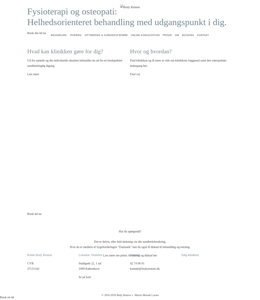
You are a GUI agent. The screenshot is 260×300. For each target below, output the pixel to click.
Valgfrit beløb (117, 201)
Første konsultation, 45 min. (46, 142)
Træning (76, 35)
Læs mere (33, 74)
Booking (188, 35)
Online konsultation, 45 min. (47, 159)
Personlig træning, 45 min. (45, 170)
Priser (167, 35)
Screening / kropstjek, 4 (43, 190)
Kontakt (203, 35)
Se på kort (85, 277)
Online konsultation (145, 35)
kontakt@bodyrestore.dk (145, 268)
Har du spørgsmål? (130, 231)
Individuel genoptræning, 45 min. (50, 178)
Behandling (59, 35)
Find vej (135, 74)
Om (177, 35)
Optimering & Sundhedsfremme (106, 35)
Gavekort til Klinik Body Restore (50, 201)
